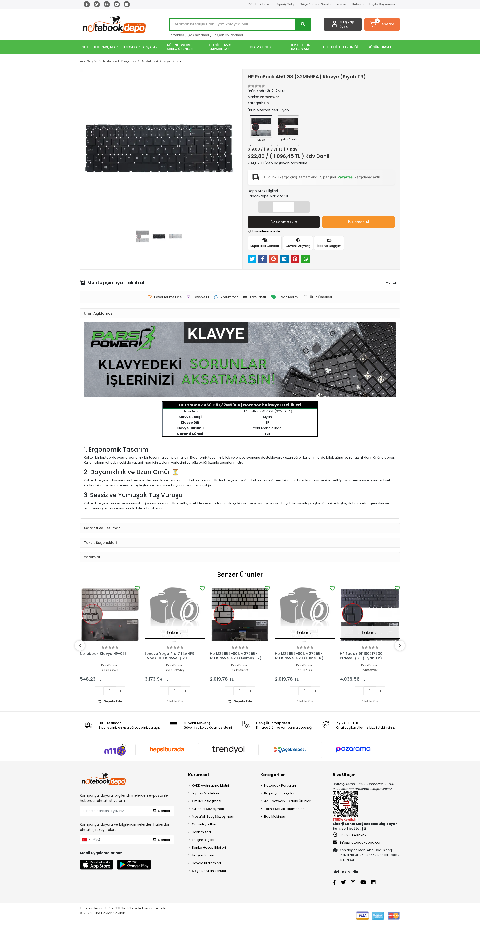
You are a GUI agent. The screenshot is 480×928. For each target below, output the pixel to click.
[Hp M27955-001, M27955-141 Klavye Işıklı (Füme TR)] (305, 615)
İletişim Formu (203, 855)
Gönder (164, 810)
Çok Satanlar (199, 35)
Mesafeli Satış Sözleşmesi (213, 816)
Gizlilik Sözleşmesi (206, 801)
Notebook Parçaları (280, 785)
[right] (400, 645)
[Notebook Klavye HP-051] (110, 615)
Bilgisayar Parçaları (280, 793)
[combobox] (86, 839)
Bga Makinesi (275, 816)
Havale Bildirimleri (206, 863)
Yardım (342, 4)
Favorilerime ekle (266, 231)
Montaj (391, 282)
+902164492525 (353, 835)
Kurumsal (198, 775)
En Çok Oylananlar (228, 35)
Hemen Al (360, 221)
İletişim (358, 4)
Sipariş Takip (286, 4)
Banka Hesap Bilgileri (209, 847)
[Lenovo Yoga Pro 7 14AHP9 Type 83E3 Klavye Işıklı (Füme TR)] (175, 615)
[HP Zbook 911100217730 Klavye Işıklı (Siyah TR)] (370, 615)
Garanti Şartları (204, 824)
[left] (80, 645)
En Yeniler (176, 35)
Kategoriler (272, 775)
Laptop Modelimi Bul (208, 793)
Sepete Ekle (286, 221)
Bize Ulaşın (344, 775)
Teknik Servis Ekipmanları (284, 808)
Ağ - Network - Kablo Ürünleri (288, 801)
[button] (382, 24)
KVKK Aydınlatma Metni (210, 785)
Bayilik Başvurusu (382, 4)
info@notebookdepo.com (361, 842)
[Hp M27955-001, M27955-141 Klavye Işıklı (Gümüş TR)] (240, 615)
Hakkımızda (201, 832)
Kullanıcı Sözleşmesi (208, 808)
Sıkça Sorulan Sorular (316, 4)
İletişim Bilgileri (204, 839)
